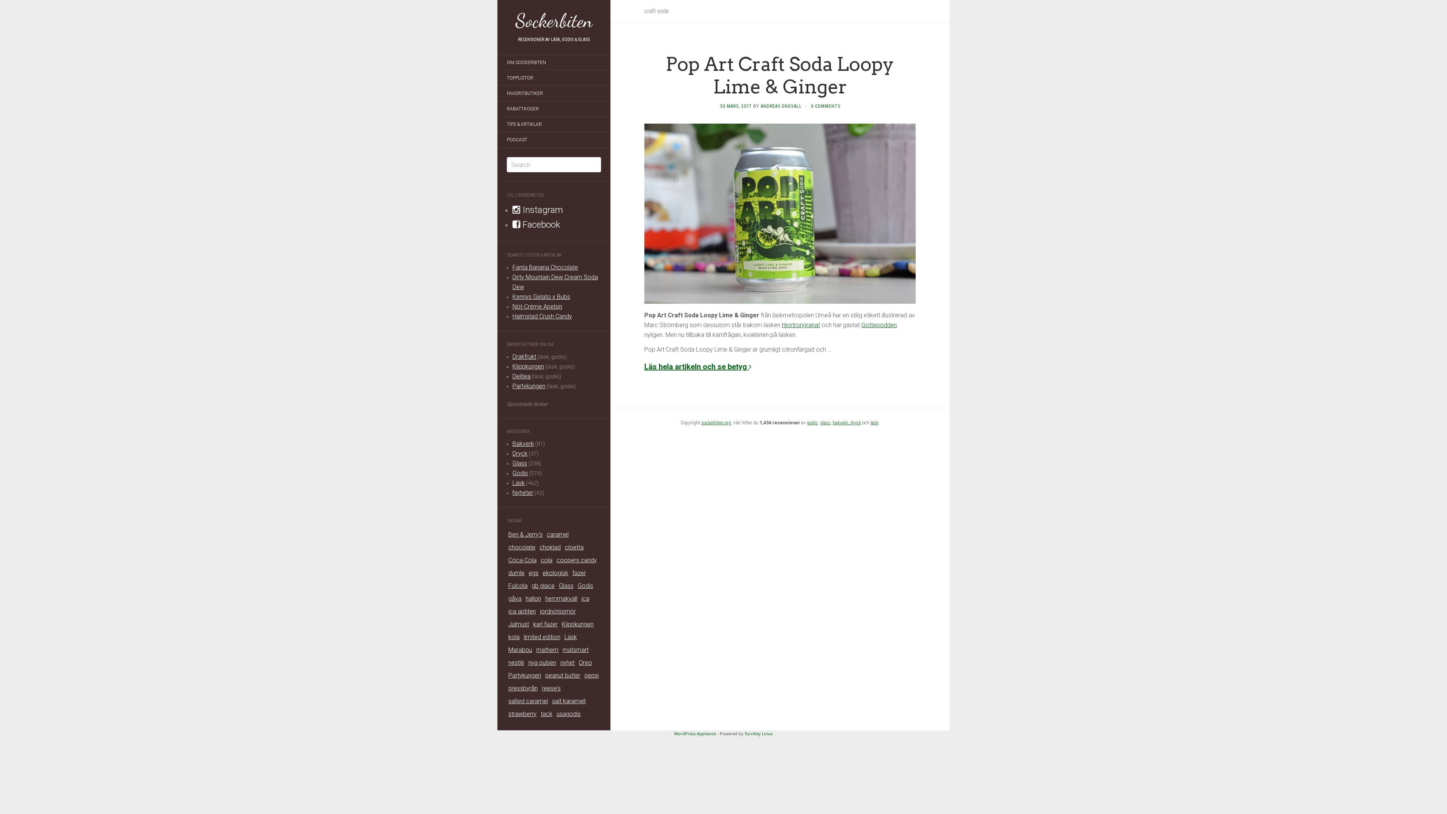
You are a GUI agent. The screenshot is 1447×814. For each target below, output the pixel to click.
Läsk (518, 483)
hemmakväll (561, 598)
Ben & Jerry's (525, 534)
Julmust (518, 624)
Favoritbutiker (525, 93)
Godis (520, 473)
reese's (551, 688)
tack (546, 714)
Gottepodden (879, 325)
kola (514, 637)
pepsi (591, 675)
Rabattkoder (523, 109)
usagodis (569, 714)
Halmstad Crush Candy (542, 316)
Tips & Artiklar (524, 124)
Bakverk (523, 443)
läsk (874, 422)
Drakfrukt (524, 356)
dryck (855, 422)
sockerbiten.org (716, 422)
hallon (533, 598)
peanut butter (562, 675)
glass (825, 422)
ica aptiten (522, 611)
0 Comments (825, 106)
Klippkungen (528, 366)
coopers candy (577, 560)
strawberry (522, 714)
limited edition (542, 637)
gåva (515, 598)
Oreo (585, 662)
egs (533, 573)
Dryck (520, 453)
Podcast (517, 139)
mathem (547, 649)
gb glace (543, 585)
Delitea (521, 376)
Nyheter (522, 492)
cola (546, 560)
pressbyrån (523, 688)
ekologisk (555, 573)
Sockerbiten (554, 20)
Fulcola (518, 585)
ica (585, 598)
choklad (550, 547)
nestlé (516, 662)
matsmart (576, 649)
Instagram (541, 210)
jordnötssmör (558, 611)
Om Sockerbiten (526, 62)
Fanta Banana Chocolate (545, 267)
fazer (579, 573)
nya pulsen (542, 662)
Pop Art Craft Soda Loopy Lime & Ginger (780, 75)
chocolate (521, 547)
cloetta (574, 547)
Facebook (540, 224)
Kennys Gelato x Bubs (541, 296)
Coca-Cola (522, 560)
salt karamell (569, 701)
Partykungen (528, 386)
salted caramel (528, 701)
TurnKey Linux (759, 733)
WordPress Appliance (695, 733)
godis (812, 422)
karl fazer (545, 624)
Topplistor (520, 78)
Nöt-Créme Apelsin (537, 306)
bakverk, (841, 422)
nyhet (567, 662)
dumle (516, 573)
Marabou (520, 649)
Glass (519, 463)
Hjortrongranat (801, 325)
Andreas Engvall (781, 106)
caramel (558, 534)
